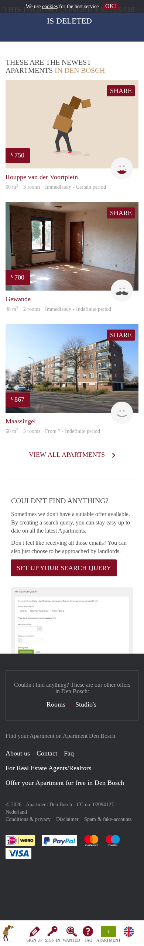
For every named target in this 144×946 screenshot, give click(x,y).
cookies (50, 6)
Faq (69, 753)
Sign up (34, 940)
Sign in (52, 940)
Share (121, 91)
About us (18, 753)
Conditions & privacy (28, 819)
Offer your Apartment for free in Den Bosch (65, 782)
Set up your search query (64, 568)
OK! (110, 6)
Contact (47, 753)
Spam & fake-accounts (107, 819)
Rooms (56, 704)
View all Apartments (68, 454)
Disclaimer (67, 819)
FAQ (88, 940)
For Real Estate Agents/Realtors (48, 768)
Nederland (16, 812)
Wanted (71, 940)
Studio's (85, 704)
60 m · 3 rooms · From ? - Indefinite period (53, 431)
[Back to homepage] (8, 934)
